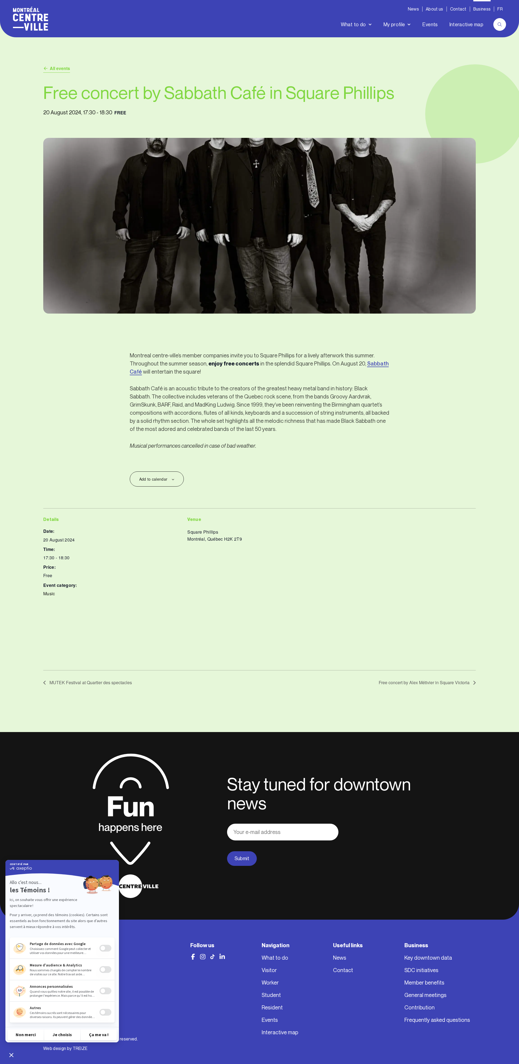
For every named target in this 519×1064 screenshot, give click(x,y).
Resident (272, 1007)
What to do (353, 25)
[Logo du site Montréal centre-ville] (30, 19)
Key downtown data (428, 958)
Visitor (269, 970)
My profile (394, 25)
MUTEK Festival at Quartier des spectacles (90, 682)
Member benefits (424, 982)
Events (430, 25)
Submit (242, 859)
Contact (458, 9)
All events (60, 68)
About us (434, 9)
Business (482, 9)
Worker (270, 982)
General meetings (425, 995)
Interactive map (466, 25)
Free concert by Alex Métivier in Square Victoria (425, 682)
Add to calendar (153, 479)
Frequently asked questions (437, 1020)
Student (271, 995)
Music (49, 593)
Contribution (419, 1007)
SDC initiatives (421, 970)
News (413, 9)
